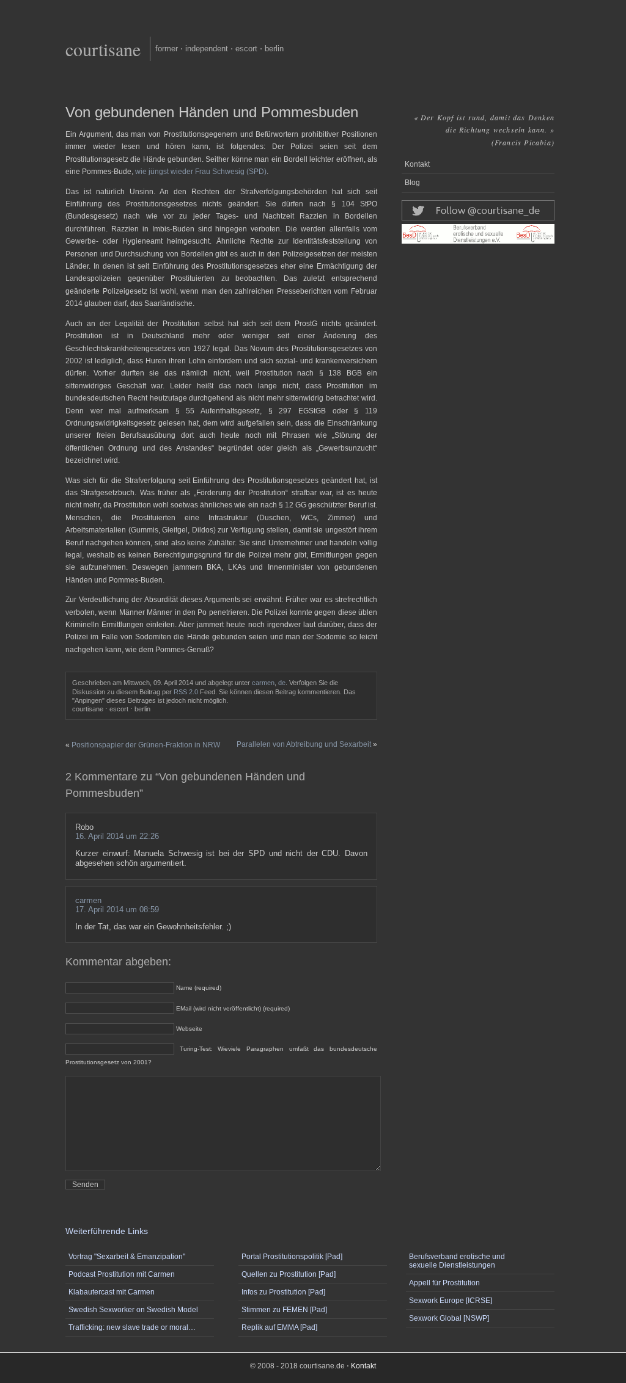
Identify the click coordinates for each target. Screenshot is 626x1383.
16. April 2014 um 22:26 (117, 836)
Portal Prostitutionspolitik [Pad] (291, 1256)
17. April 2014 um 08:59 (117, 909)
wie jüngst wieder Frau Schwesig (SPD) (201, 171)
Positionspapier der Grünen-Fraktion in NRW (146, 745)
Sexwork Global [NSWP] (449, 1318)
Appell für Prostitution (444, 1283)
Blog (412, 182)
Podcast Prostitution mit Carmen (121, 1274)
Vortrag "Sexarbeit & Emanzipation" (126, 1256)
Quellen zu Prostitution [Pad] (288, 1274)
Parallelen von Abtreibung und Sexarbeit (304, 744)
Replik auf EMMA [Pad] (279, 1327)
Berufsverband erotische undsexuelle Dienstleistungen (457, 1260)
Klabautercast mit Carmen (111, 1292)
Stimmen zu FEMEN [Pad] (284, 1309)
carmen (263, 682)
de (281, 682)
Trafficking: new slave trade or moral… (132, 1327)
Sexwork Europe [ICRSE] (450, 1300)
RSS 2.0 (186, 691)
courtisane (103, 49)
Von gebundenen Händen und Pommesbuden (211, 112)
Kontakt (417, 164)
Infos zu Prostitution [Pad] (283, 1292)
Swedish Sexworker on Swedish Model (133, 1309)
